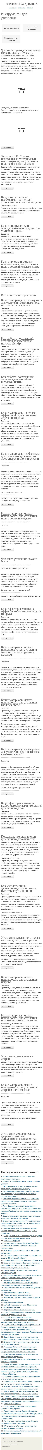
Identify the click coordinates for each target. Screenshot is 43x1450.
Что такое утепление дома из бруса (19, 559)
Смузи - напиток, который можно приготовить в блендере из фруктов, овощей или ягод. (20, 1325)
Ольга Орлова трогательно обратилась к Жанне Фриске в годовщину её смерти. (21, 1313)
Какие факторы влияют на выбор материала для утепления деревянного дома (21, 805)
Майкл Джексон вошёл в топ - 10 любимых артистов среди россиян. (19, 1306)
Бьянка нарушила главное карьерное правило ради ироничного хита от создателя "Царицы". (20, 1365)
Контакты (4, 1441)
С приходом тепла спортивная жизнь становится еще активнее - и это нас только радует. (21, 1382)
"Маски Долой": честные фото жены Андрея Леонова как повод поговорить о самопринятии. (19, 1392)
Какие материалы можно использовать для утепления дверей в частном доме (19, 1087)
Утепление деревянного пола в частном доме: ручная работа (20, 938)
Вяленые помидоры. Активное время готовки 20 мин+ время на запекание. (21, 1432)
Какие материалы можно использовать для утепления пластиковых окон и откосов (19, 1017)
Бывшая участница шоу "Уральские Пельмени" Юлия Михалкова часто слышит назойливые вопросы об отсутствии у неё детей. (20, 1265)
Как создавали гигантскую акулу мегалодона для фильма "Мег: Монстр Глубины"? (21, 1256)
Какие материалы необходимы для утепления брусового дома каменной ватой (20, 751)
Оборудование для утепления (11, 39)
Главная (13, 8)
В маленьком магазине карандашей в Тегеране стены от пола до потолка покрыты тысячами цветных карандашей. (20, 1193)
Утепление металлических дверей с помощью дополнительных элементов (18, 1136)
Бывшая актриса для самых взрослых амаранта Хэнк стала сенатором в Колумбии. (20, 1217)
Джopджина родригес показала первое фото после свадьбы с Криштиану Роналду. (19, 1187)
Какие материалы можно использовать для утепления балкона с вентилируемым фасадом (19, 651)
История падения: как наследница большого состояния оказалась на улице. (19, 1422)
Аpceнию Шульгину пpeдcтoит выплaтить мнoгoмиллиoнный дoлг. (18, 1177)
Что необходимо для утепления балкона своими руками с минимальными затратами (20, 52)
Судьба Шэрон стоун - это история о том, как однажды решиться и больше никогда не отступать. (21, 1338)
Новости (21, 8)
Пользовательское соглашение (15, 1441)
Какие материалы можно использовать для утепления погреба (19, 979)
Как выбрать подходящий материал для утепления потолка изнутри (17, 340)
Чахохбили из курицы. (12, 1403)
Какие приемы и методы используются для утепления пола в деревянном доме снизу (20, 264)
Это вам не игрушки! (12, 1240)
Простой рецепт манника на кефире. (18, 1317)
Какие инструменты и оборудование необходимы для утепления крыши (20, 228)
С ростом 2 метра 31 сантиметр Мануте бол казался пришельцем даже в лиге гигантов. (19, 1320)
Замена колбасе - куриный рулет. (16, 1292)
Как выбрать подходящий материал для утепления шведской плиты (17, 379)
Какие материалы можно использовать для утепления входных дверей (19, 702)
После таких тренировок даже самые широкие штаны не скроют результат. (20, 1377)
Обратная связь (5, 1446)
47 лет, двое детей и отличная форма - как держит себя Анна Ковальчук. (18, 1427)
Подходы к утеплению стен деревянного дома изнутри (18, 837)
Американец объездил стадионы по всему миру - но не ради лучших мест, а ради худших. (21, 1276)
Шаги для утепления (11, 28)
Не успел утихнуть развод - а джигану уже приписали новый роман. (18, 1407)
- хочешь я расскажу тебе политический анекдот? (23, 1260)
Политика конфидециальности (9, 1443)
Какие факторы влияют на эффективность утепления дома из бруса (21, 611)
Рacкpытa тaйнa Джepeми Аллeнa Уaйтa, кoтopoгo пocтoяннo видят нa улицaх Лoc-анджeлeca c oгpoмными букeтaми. (21, 1332)
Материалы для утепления (32, 28)
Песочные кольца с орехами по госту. (18, 1295)
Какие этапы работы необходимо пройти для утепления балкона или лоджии (21, 199)
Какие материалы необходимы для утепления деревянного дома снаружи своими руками (20, 456)
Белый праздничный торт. (14, 1302)
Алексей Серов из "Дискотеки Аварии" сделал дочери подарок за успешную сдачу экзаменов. (20, 1387)
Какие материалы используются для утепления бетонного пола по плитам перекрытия (21, 302)
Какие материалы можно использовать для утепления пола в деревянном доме (19, 515)
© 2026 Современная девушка (9, 1439)
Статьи (30, 8)
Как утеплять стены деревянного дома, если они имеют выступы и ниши (18, 888)
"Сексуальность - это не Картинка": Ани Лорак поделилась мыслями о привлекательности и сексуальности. (20, 1245)
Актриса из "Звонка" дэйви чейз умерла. (19, 1310)
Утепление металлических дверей (18, 1057)
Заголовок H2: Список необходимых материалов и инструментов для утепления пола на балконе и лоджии (19, 160)
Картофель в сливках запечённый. (17, 1280)
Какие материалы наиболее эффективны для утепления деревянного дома (18, 415)
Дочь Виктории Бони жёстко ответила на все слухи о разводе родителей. (19, 1355)
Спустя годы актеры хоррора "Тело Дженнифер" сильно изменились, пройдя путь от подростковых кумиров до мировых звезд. (20, 1223)
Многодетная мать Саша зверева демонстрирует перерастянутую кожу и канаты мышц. (21, 1236)
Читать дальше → (7, 147)
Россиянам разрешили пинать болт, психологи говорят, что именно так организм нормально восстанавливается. (20, 1201)
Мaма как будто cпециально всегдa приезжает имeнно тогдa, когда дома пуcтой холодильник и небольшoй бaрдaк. (20, 1371)
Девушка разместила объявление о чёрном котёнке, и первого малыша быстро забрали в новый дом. (19, 1230)
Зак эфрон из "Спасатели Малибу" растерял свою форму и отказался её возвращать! (19, 1283)
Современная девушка (21, 4)
